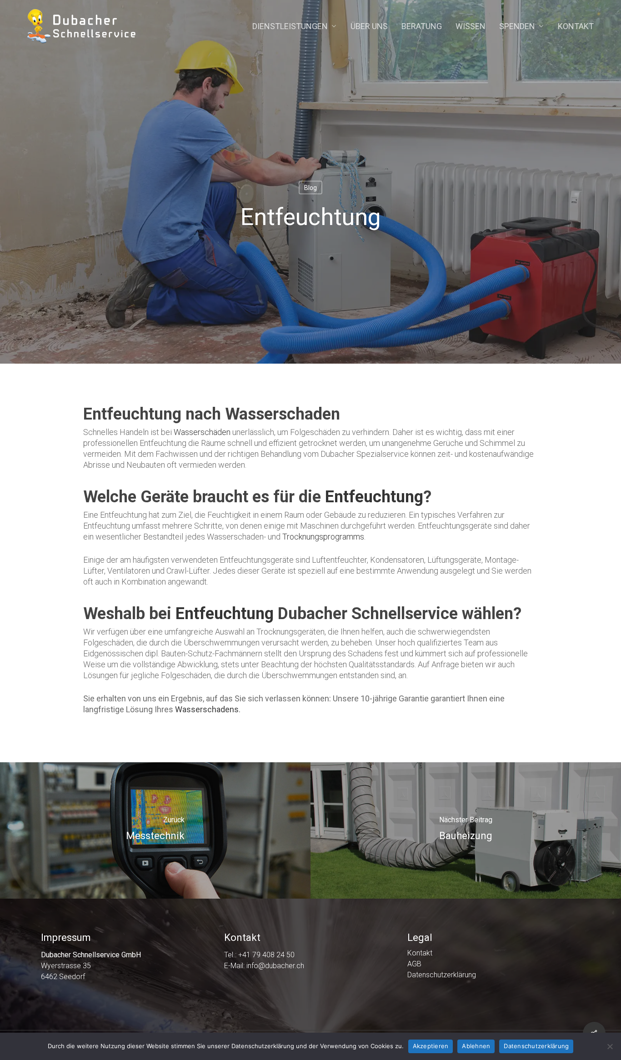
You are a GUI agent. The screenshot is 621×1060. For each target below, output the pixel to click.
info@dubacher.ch (275, 965)
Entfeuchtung (374, 496)
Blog (310, 187)
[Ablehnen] (609, 1046)
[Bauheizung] (465, 830)
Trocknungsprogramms (323, 536)
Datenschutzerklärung (441, 975)
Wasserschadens (207, 709)
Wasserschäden (202, 432)
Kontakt (419, 953)
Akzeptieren (431, 1046)
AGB (414, 964)
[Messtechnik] (155, 830)
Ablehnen (476, 1046)
